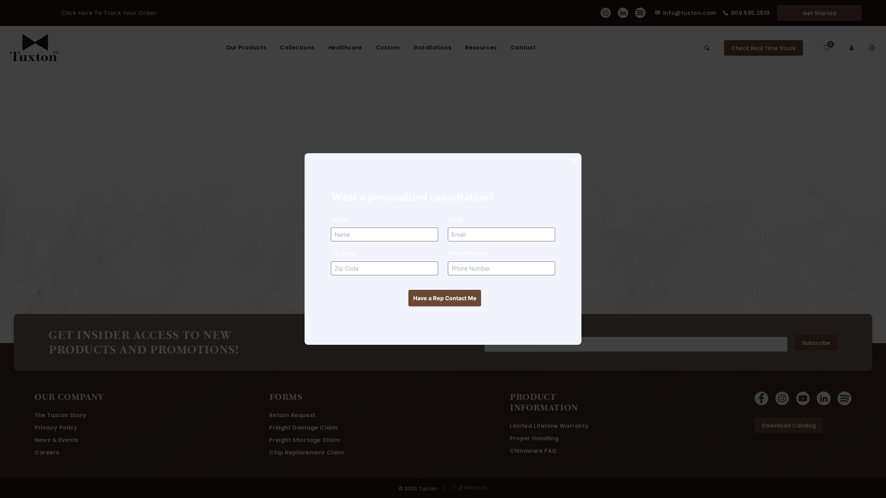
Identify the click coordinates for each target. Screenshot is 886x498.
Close (573, 161)
